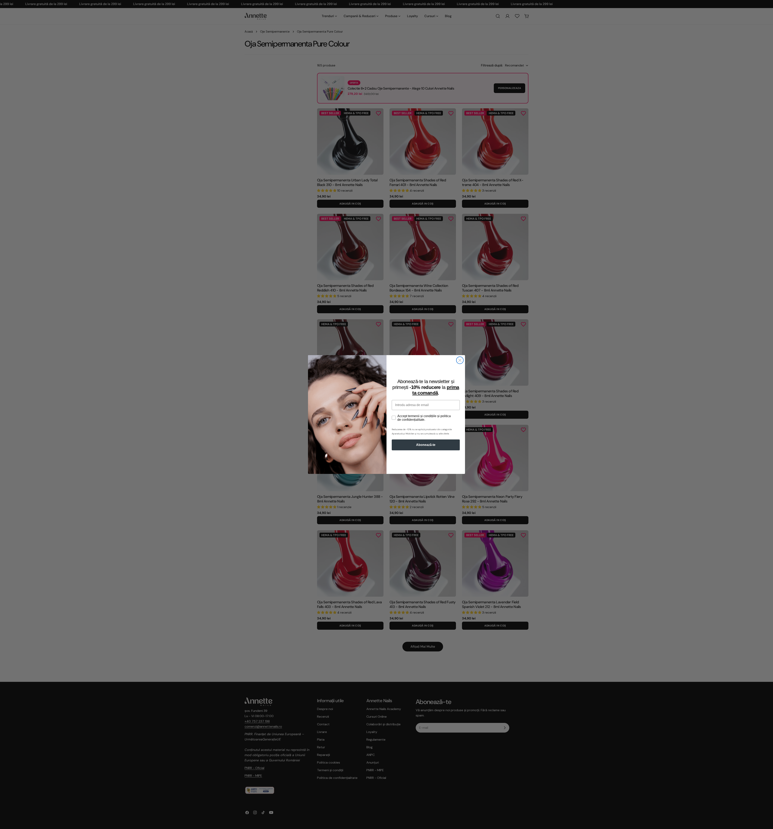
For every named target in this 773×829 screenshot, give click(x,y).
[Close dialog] (459, 360)
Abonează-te (425, 445)
